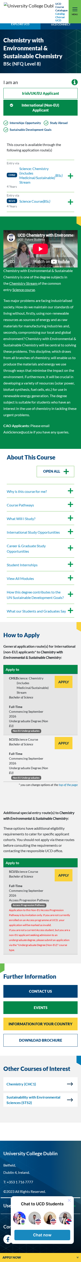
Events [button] (40, 1007)
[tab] (40, 635)
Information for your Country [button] (40, 1024)
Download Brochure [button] (40, 1040)
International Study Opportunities (33, 532)
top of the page (68, 785)
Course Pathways (20, 505)
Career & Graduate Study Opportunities (26, 548)
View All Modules (20, 578)
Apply (63, 682)
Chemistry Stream (23, 283)
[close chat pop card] (69, 1200)
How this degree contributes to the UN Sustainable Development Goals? (35, 595)
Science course (23, 289)
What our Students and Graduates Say (36, 611)
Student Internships (22, 565)
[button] (42, 1235)
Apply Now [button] (11, 1257)
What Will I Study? (21, 518)
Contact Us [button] (40, 991)
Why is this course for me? (27, 491)
